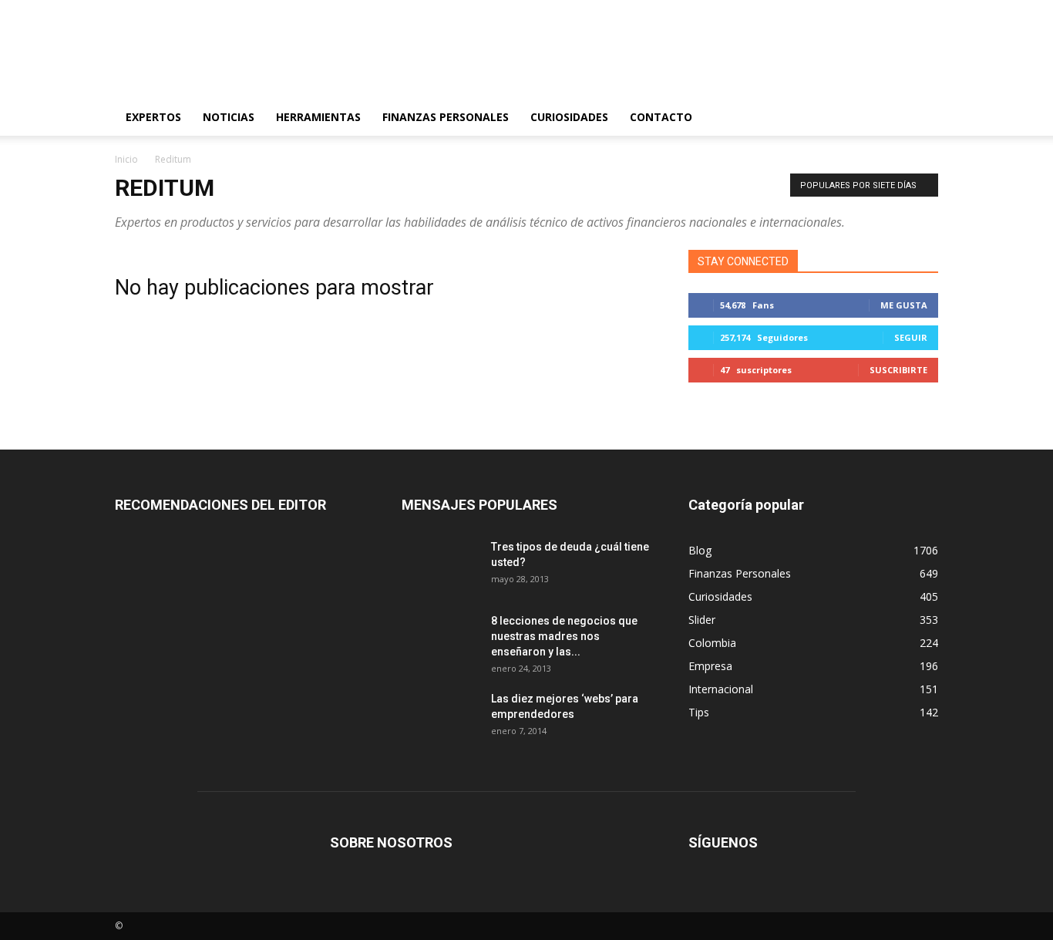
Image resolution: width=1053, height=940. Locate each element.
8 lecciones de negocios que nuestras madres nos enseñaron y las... (564, 636)
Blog (700, 550)
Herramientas (318, 116)
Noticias (228, 116)
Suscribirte (898, 370)
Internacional (720, 689)
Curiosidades (569, 116)
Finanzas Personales (445, 116)
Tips (698, 712)
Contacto (661, 116)
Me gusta (903, 305)
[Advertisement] (657, 57)
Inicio (126, 159)
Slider (701, 619)
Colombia (712, 642)
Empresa (710, 666)
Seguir (910, 337)
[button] (919, 117)
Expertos (153, 116)
